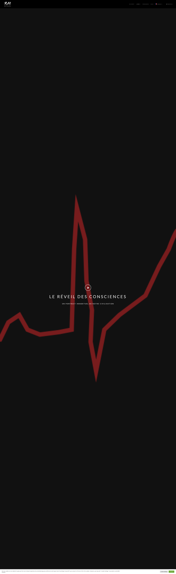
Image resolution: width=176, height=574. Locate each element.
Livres (138, 4)
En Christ (131, 4)
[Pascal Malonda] (8, 4)
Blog (152, 4)
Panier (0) (169, 4)
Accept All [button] (171, 571)
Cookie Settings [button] (164, 571)
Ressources (146, 4)
